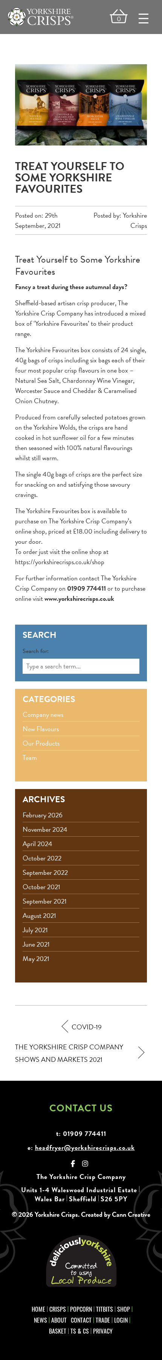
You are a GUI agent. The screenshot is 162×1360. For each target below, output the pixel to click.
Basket (57, 1330)
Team (30, 757)
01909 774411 (84, 1133)
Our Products (41, 743)
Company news (43, 714)
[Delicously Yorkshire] (81, 1261)
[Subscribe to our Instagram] (85, 1163)
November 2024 (45, 829)
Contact (81, 1319)
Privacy (103, 1330)
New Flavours (41, 729)
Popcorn (81, 1309)
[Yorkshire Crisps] (40, 17)
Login (121, 1319)
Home (38, 1309)
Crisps (57, 1309)
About (59, 1319)
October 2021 (41, 887)
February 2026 (43, 815)
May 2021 (36, 958)
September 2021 (45, 901)
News (40, 1319)
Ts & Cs (79, 1330)
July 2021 (35, 930)
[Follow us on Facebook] (73, 1163)
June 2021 (36, 944)
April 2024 (37, 844)
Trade (103, 1319)
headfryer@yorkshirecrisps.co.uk (85, 1147)
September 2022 (45, 872)
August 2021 (39, 915)
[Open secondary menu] (143, 18)
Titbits (104, 1309)
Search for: (36, 651)
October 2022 (42, 858)
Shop (123, 1309)
